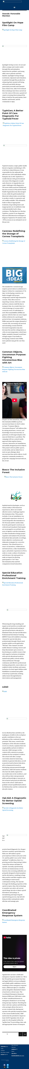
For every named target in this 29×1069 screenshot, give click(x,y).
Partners (14, 1047)
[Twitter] (8, 1065)
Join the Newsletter (14, 1053)
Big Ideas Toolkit (5, 1052)
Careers (3, 1050)
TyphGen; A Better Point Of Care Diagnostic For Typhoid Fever (12, 114)
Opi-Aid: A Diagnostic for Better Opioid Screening (14, 801)
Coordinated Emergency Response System (12, 913)
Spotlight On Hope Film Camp (12, 24)
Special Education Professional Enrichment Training (14, 575)
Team (2, 1048)
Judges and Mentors (14, 1049)
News (13, 1051)
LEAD (5, 687)
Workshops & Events (4, 1054)
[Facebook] (4, 1065)
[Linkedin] (8, 1067)
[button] (14, 7)
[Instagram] (4, 1067)
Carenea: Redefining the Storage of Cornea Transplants (13, 234)
